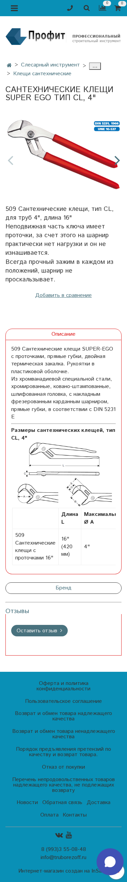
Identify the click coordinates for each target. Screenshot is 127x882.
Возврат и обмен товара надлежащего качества (63, 716)
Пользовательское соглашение (63, 701)
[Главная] (9, 66)
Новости (27, 802)
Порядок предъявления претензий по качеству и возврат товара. (63, 752)
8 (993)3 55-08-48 (63, 849)
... (95, 66)
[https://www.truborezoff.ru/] (63, 36)
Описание (63, 334)
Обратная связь (62, 802)
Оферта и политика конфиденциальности (63, 686)
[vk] (59, 835)
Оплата (49, 815)
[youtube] (69, 835)
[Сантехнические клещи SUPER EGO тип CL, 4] (63, 154)
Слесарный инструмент (50, 65)
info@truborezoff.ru (63, 857)
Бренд (63, 588)
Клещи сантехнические (42, 74)
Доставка (98, 802)
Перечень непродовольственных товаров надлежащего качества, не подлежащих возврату (63, 785)
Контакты (75, 815)
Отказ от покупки (63, 767)
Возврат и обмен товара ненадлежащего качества (63, 734)
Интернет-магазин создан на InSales (63, 871)
